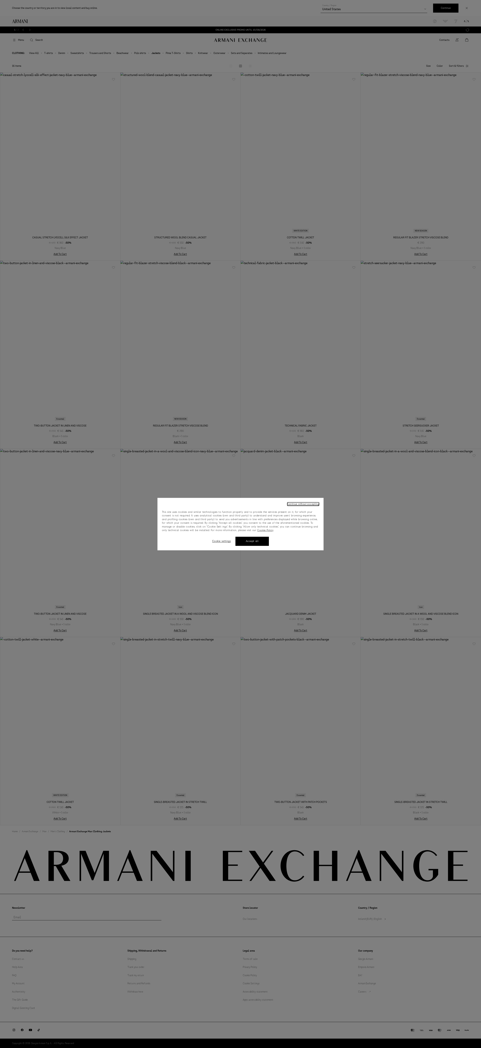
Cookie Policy (265, 530)
